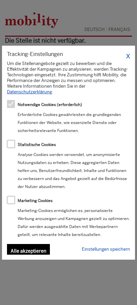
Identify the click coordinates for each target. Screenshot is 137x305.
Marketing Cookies (35, 200)
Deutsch (94, 29)
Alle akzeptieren (28, 251)
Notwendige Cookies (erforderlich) (50, 104)
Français (119, 29)
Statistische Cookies (37, 144)
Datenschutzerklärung (29, 92)
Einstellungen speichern (106, 249)
